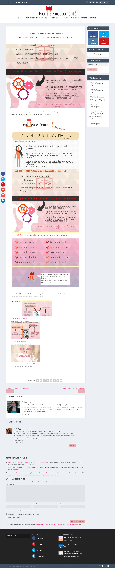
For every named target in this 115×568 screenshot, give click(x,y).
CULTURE (93, 18)
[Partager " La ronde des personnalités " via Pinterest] (47, 380)
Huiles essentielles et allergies (96, 84)
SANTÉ (66, 18)
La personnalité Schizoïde (19, 318)
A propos (57, 566)
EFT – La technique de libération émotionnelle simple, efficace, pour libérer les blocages (98, 116)
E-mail (35, 504)
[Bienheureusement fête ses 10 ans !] (61, 538)
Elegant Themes (16, 566)
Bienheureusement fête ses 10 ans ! (72, 538)
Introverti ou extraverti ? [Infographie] (23, 364)
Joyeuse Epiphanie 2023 (70, 545)
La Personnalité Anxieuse (14, 467)
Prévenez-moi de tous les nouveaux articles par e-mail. (23, 514)
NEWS (19, 18)
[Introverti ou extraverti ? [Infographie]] (25, 361)
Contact (63, 566)
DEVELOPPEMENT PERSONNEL (36, 18)
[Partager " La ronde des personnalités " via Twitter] (41, 380)
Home (52, 566)
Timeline (75, 566)
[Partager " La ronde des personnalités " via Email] (57, 380)
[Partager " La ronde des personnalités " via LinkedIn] (51, 380)
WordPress (32, 566)
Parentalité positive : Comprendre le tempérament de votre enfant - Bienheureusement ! (32, 473)
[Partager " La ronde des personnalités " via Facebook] (37, 380)
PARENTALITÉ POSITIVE (79, 18)
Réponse (72, 445)
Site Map (69, 566)
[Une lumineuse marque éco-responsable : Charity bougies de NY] (61, 553)
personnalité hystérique (56, 112)
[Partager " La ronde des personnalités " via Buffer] (54, 380)
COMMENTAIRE (10, 485)
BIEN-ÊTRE (55, 18)
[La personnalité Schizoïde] (37, 316)
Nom (7, 504)
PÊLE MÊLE (76, 556)
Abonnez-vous (92, 69)
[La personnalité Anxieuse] (25, 339)
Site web (62, 504)
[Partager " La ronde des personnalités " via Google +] (44, 380)
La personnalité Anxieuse (18, 341)
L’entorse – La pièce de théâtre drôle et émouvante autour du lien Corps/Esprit (97, 99)
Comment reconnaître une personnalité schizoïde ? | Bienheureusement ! (28, 462)
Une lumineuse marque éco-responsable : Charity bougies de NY (73, 553)
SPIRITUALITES (67, 556)
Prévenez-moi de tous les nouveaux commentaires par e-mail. (25, 511)
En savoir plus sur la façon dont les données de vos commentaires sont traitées (58, 524)
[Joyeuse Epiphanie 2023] (61, 546)
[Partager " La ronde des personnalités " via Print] (61, 380)
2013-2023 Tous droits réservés (88, 566)
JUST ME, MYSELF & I (68, 540)
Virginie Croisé (29, 37)
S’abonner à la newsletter (14, 517)
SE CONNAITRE (64, 37)
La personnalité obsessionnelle (94, 107)
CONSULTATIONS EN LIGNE (17, 2)
